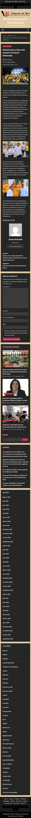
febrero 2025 (6, 570)
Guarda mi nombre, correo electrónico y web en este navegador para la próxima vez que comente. (16, 333)
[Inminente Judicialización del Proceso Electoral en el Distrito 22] (15, 413)
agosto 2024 (6, 594)
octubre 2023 (7, 635)
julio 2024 (5, 598)
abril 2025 (5, 562)
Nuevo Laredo (7, 748)
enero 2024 (6, 622)
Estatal (5, 695)
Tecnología (6, 780)
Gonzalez (6, 707)
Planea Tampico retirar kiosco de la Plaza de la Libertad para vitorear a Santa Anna (15, 372)
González (6, 703)
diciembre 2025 (7, 529)
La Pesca (5, 715)
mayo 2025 (6, 558)
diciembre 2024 (7, 578)
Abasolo (5, 650)
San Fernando (7, 756)
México (5, 731)
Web (4, 324)
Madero (5, 723)
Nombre (6, 311)
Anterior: (15, 257)
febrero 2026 (6, 521)
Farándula (6, 699)
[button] (3, 30)
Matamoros (6, 727)
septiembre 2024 (8, 590)
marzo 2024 (6, 614)
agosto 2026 (6, 497)
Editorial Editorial (8, 376)
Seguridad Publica (8, 760)
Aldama (5, 654)
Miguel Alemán (7, 735)
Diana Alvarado (8, 59)
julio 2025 (5, 549)
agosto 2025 (6, 545)
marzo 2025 (6, 566)
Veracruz (5, 788)
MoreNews (11, 816)
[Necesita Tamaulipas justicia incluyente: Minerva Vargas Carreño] (15, 387)
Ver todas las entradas (15, 246)
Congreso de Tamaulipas (10, 667)
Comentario (7, 286)
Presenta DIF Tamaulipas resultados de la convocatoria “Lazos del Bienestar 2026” (15, 477)
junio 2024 (6, 602)
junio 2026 (6, 505)
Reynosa (5, 752)
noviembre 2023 (7, 631)
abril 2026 (5, 513)
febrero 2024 (6, 618)
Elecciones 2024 (7, 46)
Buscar (5, 435)
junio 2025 (6, 554)
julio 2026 (5, 501)
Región (13, 801)
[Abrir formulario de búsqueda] (28, 29)
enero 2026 (6, 525)
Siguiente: (14, 266)
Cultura (5, 671)
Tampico (16, 420)
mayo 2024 (6, 606)
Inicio (5, 799)
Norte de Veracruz (8, 744)
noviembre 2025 (7, 533)
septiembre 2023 (8, 639)
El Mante (5, 683)
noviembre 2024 (7, 582)
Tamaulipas (6, 768)
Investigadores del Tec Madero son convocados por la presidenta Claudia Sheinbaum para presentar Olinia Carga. (15, 454)
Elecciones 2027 (7, 691)
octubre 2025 (7, 537)
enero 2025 (6, 574)
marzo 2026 (6, 517)
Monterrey (6, 740)
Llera (4, 719)
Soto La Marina (7, 764)
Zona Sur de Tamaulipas (10, 792)
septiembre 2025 (8, 541)
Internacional (7, 711)
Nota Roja (19, 801)
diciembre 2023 (7, 627)
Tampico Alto (7, 776)
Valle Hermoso (7, 784)
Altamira (5, 659)
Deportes (5, 675)
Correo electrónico (9, 317)
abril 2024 (5, 610)
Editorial (5, 679)
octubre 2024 (7, 586)
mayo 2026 (6, 509)
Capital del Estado (8, 663)
